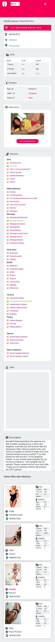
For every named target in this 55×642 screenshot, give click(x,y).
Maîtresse (13, 266)
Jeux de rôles (15, 282)
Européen (33, 93)
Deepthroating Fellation (18, 304)
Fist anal (13, 324)
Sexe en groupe (15, 172)
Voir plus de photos (27, 141)
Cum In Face (14, 343)
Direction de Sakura (17, 243)
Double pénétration (17, 175)
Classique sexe (15, 163)
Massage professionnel (18, 217)
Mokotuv (13, 40)
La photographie (16, 195)
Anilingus (13, 314)
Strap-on (13, 278)
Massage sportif (16, 237)
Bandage (13, 285)
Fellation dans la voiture (18, 308)
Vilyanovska (14, 46)
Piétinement (14, 288)
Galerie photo (13, 107)
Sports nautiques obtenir (19, 356)
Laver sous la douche (17, 205)
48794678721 (14, 34)
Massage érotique (16, 221)
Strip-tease (14, 253)
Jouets (12, 179)
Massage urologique (17, 224)
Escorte (12, 192)
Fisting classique (16, 320)
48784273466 (15, 518)
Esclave (12, 275)
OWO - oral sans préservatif (20, 169)
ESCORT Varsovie (11, 21)
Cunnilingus (14, 311)
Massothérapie (15, 230)
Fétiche (12, 182)
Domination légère (16, 269)
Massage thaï (15, 227)
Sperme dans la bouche (18, 337)
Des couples (14, 201)
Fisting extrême (15, 327)
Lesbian (13, 259)
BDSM (12, 272)
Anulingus (13, 211)
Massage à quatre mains (19, 233)
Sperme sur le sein (16, 340)
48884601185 (15, 557)
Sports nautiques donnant (19, 353)
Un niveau (13, 166)
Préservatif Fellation (17, 298)
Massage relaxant (16, 240)
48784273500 (15, 635)
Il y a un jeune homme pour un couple (23, 198)
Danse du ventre (16, 256)
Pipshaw (13, 208)
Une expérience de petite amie (21, 301)
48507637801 (15, 596)
